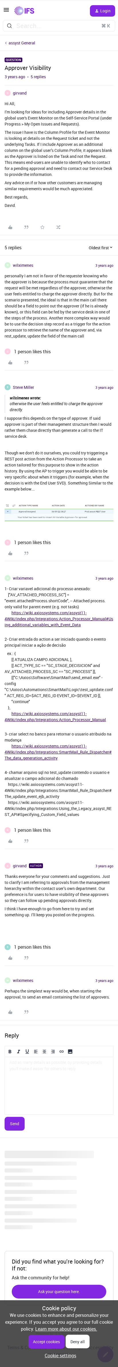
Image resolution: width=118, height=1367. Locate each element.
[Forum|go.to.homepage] (24, 10)
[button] (6, 11)
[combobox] (59, 26)
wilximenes (23, 265)
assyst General (22, 43)
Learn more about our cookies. (66, 1329)
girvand (20, 93)
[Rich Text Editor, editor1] (59, 1085)
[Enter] (9, 26)
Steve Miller (23, 387)
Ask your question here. (59, 1291)
